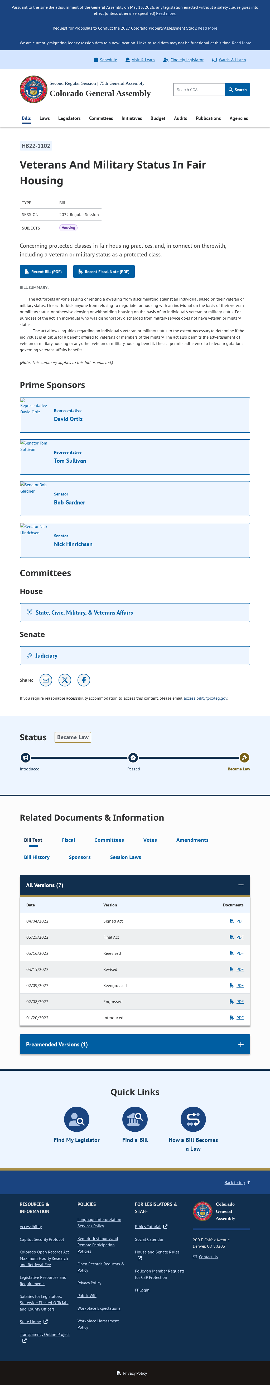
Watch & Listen (232, 59)
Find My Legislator (187, 59)
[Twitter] (65, 680)
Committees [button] (101, 118)
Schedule (108, 59)
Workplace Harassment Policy (98, 1324)
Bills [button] (26, 118)
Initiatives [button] (132, 118)
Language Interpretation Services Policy (100, 1222)
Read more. (166, 13)
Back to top (235, 1182)
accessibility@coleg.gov (206, 698)
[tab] (33, 840)
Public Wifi (87, 1295)
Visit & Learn (143, 59)
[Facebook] (84, 680)
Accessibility (31, 1226)
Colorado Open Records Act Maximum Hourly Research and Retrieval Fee (44, 1258)
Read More (207, 28)
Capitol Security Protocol (42, 1239)
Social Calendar (149, 1239)
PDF (240, 921)
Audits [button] (180, 118)
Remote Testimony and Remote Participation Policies (98, 1245)
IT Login (142, 1290)
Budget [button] (158, 118)
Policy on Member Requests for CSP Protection (160, 1274)
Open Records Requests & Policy (101, 1267)
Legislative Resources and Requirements (43, 1280)
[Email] (46, 680)
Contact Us (208, 1256)
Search (240, 89)
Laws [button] (45, 118)
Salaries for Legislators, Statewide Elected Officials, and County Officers (44, 1303)
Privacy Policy (89, 1282)
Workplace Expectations (99, 1308)
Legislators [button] (69, 118)
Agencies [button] (239, 118)
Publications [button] (208, 118)
